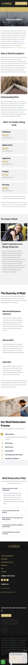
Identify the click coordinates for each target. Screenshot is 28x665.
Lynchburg (23, 47)
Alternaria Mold (8, 340)
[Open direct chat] (24, 651)
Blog (2, 568)
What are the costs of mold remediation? (10, 489)
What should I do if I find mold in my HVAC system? (12, 518)
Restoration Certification (12, 458)
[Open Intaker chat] (11, 664)
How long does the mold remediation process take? (12, 526)
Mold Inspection (9, 434)
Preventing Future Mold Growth (14, 454)
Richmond (15, 47)
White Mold (7, 362)
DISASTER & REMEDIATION (7, 556)
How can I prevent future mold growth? (10, 511)
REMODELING (4, 565)
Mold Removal (9, 447)
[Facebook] (2, 580)
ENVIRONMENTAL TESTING (7, 562)
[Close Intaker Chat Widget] (26, 651)
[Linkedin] (8, 580)
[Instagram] (5, 580)
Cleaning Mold (9, 451)
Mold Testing (8, 443)
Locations (3, 571)
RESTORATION (4, 559)
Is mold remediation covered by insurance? (11, 533)
